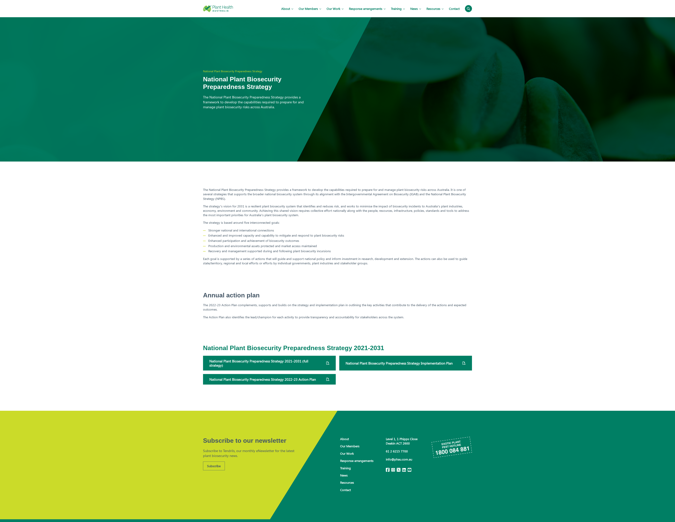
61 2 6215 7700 (397, 451)
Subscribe (214, 466)
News (414, 9)
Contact (454, 9)
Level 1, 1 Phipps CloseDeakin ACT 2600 (401, 441)
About (285, 9)
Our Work (333, 9)
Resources (433, 9)
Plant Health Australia (218, 8)
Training (396, 9)
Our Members (308, 9)
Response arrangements (365, 9)
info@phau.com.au (399, 459)
